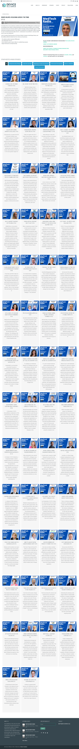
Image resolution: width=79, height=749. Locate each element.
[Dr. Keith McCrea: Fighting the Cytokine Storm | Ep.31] (68, 305)
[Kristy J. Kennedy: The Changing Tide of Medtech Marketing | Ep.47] (68, 122)
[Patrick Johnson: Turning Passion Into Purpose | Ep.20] (49, 443)
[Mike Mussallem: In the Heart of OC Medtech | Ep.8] (49, 580)
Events (57, 5)
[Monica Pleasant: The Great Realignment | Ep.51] (68, 76)
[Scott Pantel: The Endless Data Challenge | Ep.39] (68, 214)
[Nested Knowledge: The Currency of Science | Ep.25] (30, 397)
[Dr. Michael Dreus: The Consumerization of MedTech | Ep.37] (30, 259)
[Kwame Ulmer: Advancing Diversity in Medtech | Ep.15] (68, 489)
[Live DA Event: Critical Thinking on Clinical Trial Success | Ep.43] (68, 168)
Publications (70, 5)
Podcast (63, 5)
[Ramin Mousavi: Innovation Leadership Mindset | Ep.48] (49, 122)
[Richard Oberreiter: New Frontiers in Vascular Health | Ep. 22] (11, 443)
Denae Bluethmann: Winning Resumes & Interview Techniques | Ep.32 (49, 314)
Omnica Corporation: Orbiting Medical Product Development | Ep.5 (30, 635)
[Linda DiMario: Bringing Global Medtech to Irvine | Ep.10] (11, 580)
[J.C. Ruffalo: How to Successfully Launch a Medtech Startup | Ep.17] (30, 489)
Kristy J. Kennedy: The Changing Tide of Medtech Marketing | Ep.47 (67, 131)
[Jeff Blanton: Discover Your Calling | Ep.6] (11, 626)
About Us (38, 5)
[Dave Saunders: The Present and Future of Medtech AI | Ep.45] (30, 168)
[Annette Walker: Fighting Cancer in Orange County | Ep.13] (30, 534)
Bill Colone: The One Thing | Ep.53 (30, 84)
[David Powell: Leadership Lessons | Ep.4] (49, 626)
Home (32, 5)
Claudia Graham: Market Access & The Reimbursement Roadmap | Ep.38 (11, 269)
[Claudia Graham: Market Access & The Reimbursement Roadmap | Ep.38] (11, 259)
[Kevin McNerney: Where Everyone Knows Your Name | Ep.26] (11, 397)
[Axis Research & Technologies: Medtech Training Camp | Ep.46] (11, 168)
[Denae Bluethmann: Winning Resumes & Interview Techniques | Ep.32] (49, 305)
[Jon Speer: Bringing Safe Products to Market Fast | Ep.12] (49, 534)
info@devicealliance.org (7, 1)
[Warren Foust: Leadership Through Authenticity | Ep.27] (68, 351)
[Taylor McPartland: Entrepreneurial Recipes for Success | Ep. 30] (11, 351)
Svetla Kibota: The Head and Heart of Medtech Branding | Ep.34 (11, 314)
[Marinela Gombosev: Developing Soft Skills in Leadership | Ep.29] (30, 351)
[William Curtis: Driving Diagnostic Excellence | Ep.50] (11, 122)
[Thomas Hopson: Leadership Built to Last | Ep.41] (30, 214)
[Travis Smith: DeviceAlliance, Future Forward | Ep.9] (30, 580)
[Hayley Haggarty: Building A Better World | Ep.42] (11, 214)
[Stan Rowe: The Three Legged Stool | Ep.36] (49, 259)
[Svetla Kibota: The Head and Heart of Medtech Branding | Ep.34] (11, 305)
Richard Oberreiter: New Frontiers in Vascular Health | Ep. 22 (11, 452)
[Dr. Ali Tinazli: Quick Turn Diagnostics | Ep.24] (49, 397)
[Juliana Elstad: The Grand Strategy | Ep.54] (11, 76)
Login (76, 5)
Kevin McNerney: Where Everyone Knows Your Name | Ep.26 (11, 406)
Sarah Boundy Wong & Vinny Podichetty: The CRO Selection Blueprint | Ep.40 (49, 223)
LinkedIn (66, 54)
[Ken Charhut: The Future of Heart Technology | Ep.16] (49, 489)
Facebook (45, 56)
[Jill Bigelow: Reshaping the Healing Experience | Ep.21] (30, 443)
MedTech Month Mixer (30, 724)
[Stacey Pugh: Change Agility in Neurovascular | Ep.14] (11, 534)
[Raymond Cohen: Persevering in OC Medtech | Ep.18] (11, 489)
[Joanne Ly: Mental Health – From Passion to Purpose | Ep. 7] (68, 580)
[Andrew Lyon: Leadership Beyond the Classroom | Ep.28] (49, 351)
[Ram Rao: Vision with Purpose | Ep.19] (68, 443)
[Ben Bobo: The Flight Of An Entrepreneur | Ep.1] (30, 672)
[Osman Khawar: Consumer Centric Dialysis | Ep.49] (30, 122)
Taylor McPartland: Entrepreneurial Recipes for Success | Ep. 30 (11, 360)
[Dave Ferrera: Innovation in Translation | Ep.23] (68, 397)
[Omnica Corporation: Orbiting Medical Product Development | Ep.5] (30, 626)
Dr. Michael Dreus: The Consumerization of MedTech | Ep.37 (30, 269)
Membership (44, 5)
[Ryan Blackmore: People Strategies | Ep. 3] (68, 626)
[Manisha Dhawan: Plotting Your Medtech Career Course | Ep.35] (68, 259)
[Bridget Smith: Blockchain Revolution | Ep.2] (11, 672)
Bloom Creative (23, 746)
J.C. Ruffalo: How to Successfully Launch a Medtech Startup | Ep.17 (30, 498)
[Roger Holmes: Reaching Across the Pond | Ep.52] (49, 76)
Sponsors (51, 5)
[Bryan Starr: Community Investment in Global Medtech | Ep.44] (49, 168)
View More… (25, 740)
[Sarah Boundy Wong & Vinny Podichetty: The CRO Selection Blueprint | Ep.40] (49, 214)
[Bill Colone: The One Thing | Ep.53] (30, 76)
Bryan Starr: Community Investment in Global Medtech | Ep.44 (49, 177)
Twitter (70, 54)
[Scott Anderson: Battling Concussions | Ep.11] (68, 534)
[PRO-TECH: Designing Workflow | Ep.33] (30, 305)
